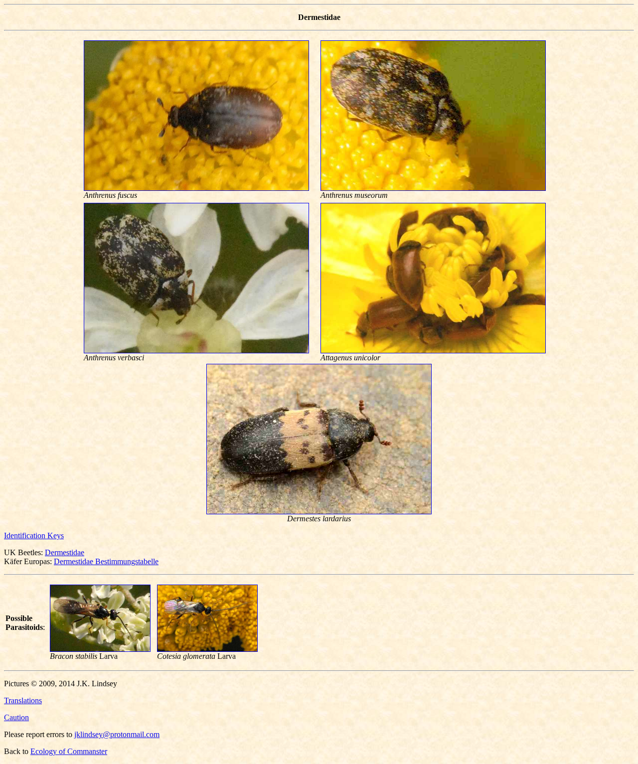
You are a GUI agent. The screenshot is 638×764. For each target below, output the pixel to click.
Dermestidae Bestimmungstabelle (106, 561)
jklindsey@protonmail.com (117, 734)
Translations (23, 700)
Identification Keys (34, 535)
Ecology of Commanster (68, 751)
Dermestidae (64, 552)
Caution (16, 717)
